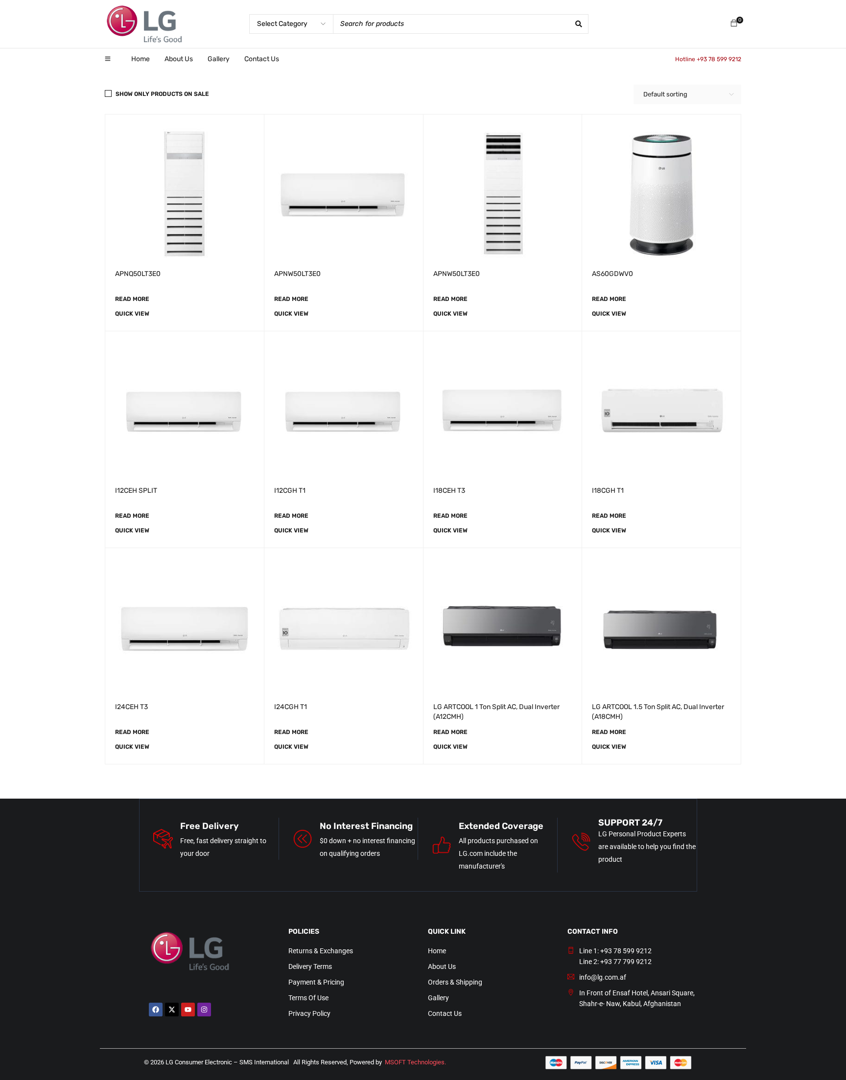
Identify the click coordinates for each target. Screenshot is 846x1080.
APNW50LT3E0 (297, 274)
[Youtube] (188, 1009)
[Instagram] (204, 1009)
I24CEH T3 (131, 707)
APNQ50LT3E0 (138, 274)
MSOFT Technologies (415, 1062)
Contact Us (445, 1013)
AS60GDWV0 (612, 274)
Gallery (438, 998)
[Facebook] (156, 1009)
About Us (442, 966)
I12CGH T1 (290, 490)
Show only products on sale (162, 94)
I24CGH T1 (290, 707)
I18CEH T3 (449, 490)
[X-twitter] (172, 1009)
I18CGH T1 (608, 490)
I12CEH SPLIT (136, 490)
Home (437, 951)
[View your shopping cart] (733, 24)
